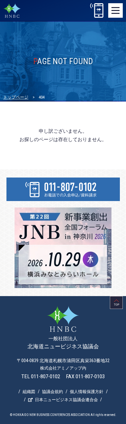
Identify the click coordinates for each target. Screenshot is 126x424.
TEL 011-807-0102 (40, 376)
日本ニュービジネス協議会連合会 (66, 399)
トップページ (15, 97)
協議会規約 (52, 391)
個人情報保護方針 (86, 391)
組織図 (29, 391)
